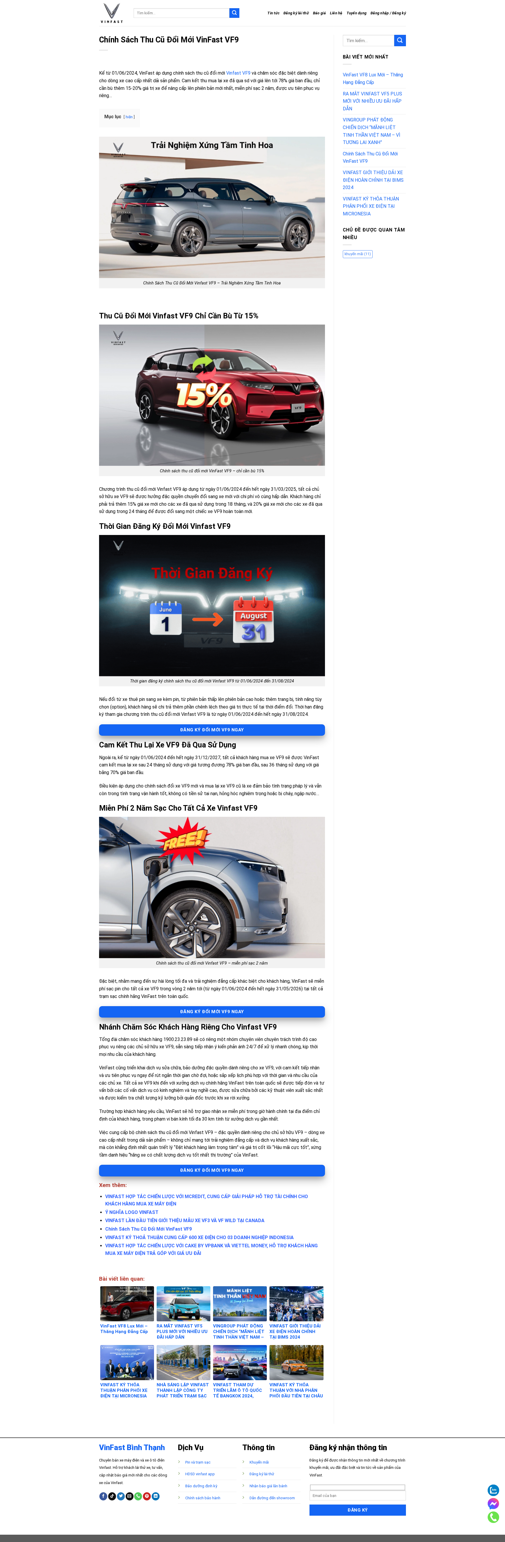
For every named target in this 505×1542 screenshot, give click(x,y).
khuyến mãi (358, 254)
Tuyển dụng (357, 13)
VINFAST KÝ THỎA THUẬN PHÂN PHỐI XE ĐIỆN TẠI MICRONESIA (371, 206)
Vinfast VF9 (238, 73)
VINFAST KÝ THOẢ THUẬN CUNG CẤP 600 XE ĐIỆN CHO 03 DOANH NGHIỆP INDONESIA (199, 1237)
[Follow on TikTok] (112, 1496)
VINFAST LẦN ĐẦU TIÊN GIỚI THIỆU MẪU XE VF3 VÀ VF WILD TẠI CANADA (184, 1220)
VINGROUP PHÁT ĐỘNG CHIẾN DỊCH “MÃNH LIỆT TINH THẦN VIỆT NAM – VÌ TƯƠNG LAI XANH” (371, 131)
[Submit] (234, 13)
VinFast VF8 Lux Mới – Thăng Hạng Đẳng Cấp (373, 78)
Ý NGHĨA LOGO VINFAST (131, 1212)
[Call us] (138, 1496)
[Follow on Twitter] (121, 1496)
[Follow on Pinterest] (147, 1496)
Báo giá (319, 13)
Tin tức (273, 13)
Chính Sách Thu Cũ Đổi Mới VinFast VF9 (148, 1229)
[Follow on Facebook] (103, 1496)
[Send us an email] (130, 1496)
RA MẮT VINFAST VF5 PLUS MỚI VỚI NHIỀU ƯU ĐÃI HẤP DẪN (372, 101)
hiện (129, 117)
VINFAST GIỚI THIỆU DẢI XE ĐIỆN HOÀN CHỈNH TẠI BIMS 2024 (373, 180)
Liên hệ (336, 13)
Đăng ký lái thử (296, 13)
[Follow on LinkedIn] (156, 1496)
